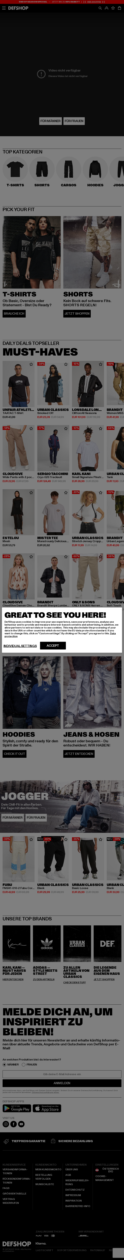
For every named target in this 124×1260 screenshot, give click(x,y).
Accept (53, 645)
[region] (62, 630)
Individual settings (20, 646)
